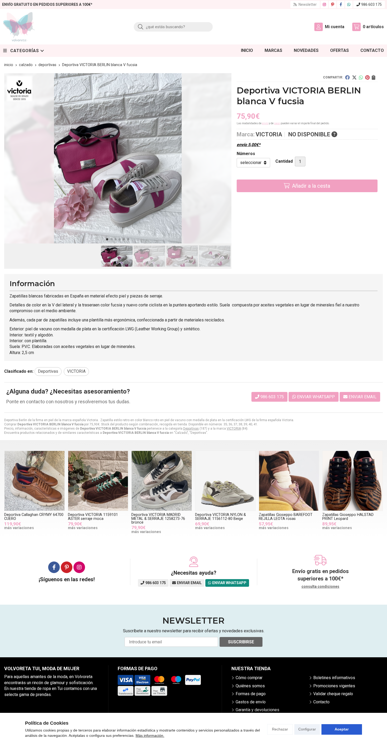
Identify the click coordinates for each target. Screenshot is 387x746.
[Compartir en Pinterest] (367, 77)
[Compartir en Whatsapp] (361, 77)
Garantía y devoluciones (257, 709)
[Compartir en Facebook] (347, 77)
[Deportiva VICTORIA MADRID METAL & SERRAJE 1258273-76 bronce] (162, 481)
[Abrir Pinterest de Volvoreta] (332, 4)
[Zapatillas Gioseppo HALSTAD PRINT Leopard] (352, 481)
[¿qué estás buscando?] (173, 26)
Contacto (321, 701)
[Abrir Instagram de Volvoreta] (324, 4)
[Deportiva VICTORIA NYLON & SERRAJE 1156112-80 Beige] (225, 481)
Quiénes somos (250, 685)
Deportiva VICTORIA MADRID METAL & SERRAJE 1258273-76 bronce (158, 519)
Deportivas (191, 428)
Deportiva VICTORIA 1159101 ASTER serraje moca (93, 517)
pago (277, 123)
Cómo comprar (249, 677)
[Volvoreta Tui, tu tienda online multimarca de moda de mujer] (19, 26)
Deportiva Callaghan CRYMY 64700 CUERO (33, 517)
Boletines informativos (334, 677)
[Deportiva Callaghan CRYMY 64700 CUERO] (34, 481)
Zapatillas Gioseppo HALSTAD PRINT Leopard (348, 517)
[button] (107, 239)
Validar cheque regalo (333, 693)
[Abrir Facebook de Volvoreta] (341, 4)
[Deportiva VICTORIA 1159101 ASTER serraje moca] (98, 481)
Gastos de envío (251, 701)
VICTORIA (234, 428)
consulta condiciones (320, 586)
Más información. (150, 735)
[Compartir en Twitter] (354, 77)
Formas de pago (251, 693)
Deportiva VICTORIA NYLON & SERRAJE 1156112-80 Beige (220, 517)
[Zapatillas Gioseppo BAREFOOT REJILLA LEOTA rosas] (289, 481)
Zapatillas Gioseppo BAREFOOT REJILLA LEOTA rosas (285, 517)
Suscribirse (241, 641)
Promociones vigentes (334, 685)
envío (265, 123)
